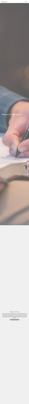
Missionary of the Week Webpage (14, 319)
